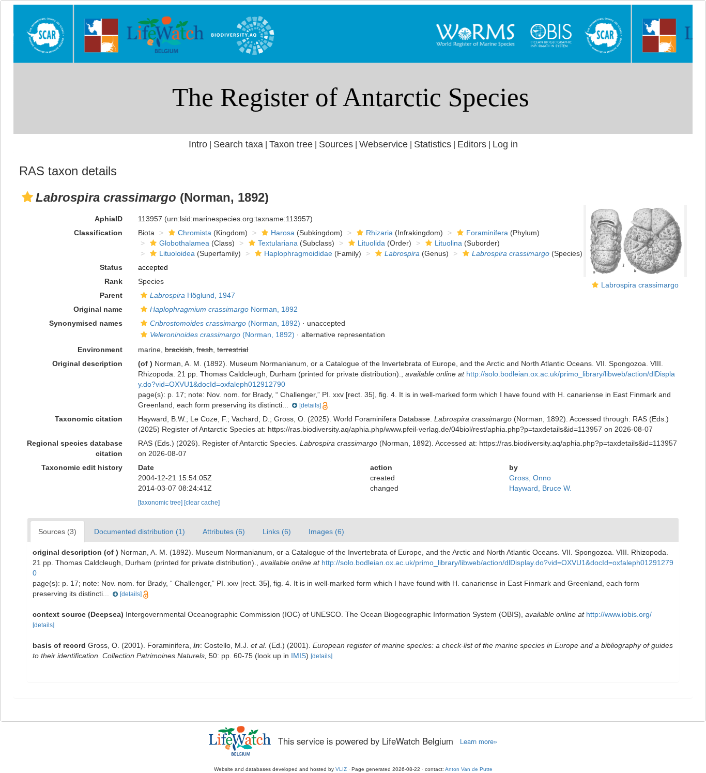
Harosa (283, 233)
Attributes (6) (224, 531)
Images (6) (326, 531)
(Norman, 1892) (225, 323)
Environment (100, 349)
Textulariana (278, 243)
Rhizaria (379, 233)
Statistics (432, 144)
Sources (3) (57, 531)
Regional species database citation (74, 448)
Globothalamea (184, 243)
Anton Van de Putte (469, 769)
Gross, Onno (530, 478)
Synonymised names (85, 323)
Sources (336, 144)
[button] (27, 197)
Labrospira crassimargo (640, 285)
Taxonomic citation (88, 419)
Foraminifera (487, 233)
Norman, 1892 (224, 309)
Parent (111, 295)
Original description (87, 363)
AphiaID (108, 219)
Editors (471, 144)
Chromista (194, 233)
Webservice (383, 144)
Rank (113, 281)
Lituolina (448, 243)
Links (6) (277, 531)
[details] (310, 405)
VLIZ (341, 769)
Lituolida (371, 243)
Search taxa (238, 144)
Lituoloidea (177, 253)
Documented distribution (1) (139, 531)
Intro (198, 144)
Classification (98, 233)
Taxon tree (291, 144)
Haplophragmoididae (298, 253)
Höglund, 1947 (192, 295)
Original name (97, 309)
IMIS (298, 655)
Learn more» (478, 741)
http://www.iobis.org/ (619, 614)
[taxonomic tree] (161, 502)
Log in (505, 144)
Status (111, 267)
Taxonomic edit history (81, 467)
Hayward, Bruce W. (540, 488)
